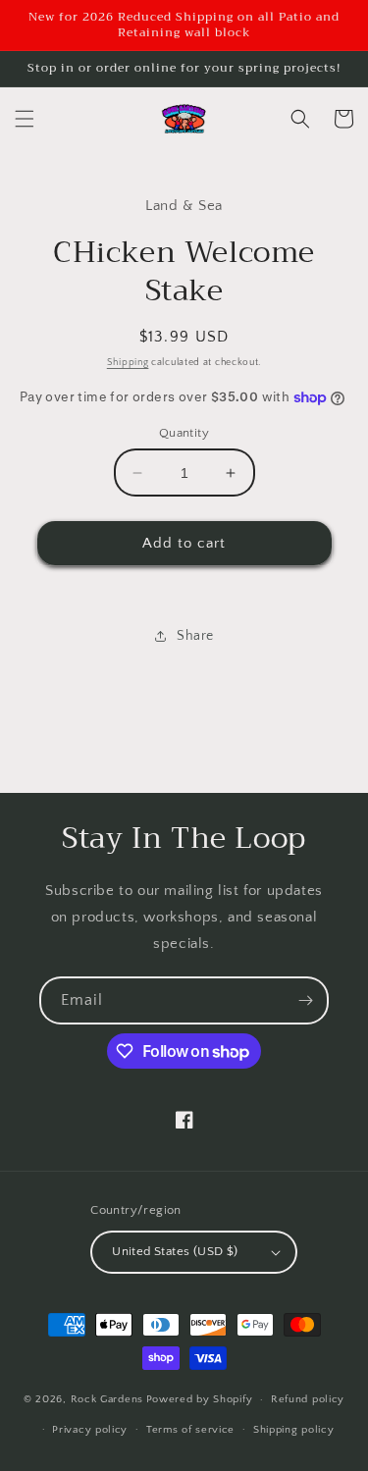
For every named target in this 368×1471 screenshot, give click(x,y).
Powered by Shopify (199, 1399)
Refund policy (307, 1399)
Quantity (184, 433)
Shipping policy (294, 1430)
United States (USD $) (174, 1251)
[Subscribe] (305, 1000)
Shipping (128, 362)
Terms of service (190, 1430)
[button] (24, 118)
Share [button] (195, 636)
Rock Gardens (107, 1399)
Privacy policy (90, 1430)
